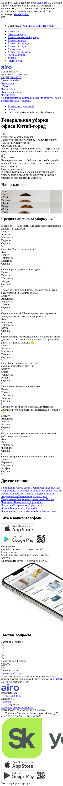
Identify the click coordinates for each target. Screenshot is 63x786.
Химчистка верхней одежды (23, 37)
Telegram (6, 701)
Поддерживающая (11, 97)
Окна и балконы (22, 100)
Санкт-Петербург (45, 25)
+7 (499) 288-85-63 (11, 77)
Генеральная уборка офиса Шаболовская (30, 489)
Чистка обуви (15, 60)
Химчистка (14, 31)
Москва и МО (28, 25)
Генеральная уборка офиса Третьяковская (24, 487)
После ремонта (44, 97)
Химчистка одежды (18, 43)
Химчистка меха (17, 40)
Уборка (12, 57)
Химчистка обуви (17, 46)
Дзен (14, 707)
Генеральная (29, 97)
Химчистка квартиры (20, 52)
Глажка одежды (16, 54)
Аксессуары (14, 49)
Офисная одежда (17, 34)
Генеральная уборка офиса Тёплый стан (34, 511)
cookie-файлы (44, 2)
